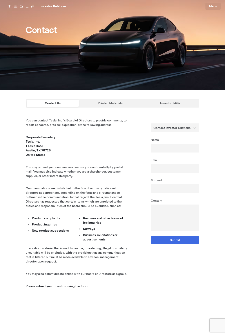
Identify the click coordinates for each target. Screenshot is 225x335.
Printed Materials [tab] (110, 103)
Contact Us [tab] (53, 103)
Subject (156, 180)
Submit (175, 240)
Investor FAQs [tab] (170, 103)
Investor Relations (53, 6)
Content (156, 200)
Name (155, 139)
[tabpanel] (112, 205)
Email (154, 160)
